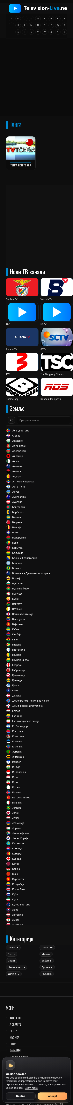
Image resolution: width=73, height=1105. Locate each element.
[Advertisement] (36, 78)
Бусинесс (47, 967)
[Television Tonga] (20, 148)
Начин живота (16, 967)
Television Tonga (20, 165)
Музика (46, 954)
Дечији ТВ (13, 973)
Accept (52, 1096)
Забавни (47, 960)
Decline (20, 1096)
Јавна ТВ (13, 947)
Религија (47, 973)
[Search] (11, 420)
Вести (11, 954)
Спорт (11, 960)
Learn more (31, 1087)
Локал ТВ (47, 947)
